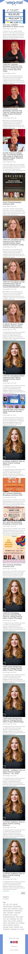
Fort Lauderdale (13, 919)
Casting (4, 912)
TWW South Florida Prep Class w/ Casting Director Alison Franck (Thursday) (12, 668)
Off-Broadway (21, 923)
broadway (21, 908)
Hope (21, 919)
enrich (4, 919)
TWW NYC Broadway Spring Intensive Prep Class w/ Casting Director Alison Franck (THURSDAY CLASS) (13, 242)
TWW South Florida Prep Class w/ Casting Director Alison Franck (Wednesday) (13, 720)
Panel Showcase (10, 925)
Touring (22, 929)
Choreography (6, 914)
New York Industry (11, 923)
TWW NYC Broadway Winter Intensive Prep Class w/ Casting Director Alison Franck (14, 378)
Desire (17, 916)
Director (21, 916)
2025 (7, 904)
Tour (19, 929)
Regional (11, 927)
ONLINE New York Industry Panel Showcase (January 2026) (13, 411)
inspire (9, 921)
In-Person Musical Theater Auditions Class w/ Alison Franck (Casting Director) (13, 326)
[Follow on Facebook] (11, 942)
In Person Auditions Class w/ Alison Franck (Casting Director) (14, 463)
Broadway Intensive (18, 910)
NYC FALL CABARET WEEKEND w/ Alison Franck (13, 26)
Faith (8, 919)
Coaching (15, 914)
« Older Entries (6, 891)
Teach (21, 927)
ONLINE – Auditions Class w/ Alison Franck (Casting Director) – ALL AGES (14, 772)
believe (9, 908)
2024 (4, 904)
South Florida (16, 927)
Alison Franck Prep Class (7, 906)
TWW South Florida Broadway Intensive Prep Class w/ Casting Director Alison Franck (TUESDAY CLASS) (12, 112)
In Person (5, 921)
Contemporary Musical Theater (9, 916)
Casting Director (10, 912)
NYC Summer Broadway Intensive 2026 (12, 565)
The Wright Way (14, 929)
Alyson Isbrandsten (17, 906)
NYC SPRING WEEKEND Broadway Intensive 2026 (12, 494)
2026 (10, 904)
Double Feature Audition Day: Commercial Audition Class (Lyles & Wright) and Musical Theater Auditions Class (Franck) (13, 156)
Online (4, 925)
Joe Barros (14, 921)
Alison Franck (15, 904)
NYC (17, 923)
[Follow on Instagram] (14, 942)
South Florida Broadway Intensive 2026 (12, 203)
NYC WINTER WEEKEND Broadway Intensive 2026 (12, 523)
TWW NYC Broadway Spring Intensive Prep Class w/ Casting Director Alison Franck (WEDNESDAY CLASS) (14, 284)
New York (5, 923)
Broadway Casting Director (8, 910)
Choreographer (17, 912)
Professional (16, 925)
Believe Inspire (14, 908)
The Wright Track (6, 929)
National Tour (19, 921)
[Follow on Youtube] (17, 942)
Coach (11, 914)
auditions (5, 908)
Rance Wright (7, 28)
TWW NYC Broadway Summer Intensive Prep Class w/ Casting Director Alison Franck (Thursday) (12, 615)
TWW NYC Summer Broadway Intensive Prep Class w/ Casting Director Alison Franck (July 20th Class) (12, 67)
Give (18, 919)
